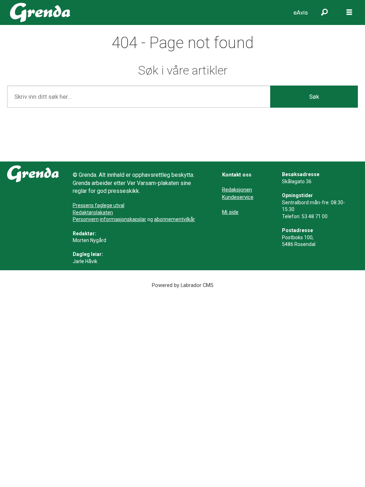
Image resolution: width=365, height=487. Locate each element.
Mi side (230, 212)
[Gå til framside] (40, 12)
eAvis (300, 12)
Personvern (86, 219)
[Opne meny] (349, 12)
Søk (314, 96)
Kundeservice (237, 197)
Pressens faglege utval (98, 205)
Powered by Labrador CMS (183, 285)
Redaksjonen (237, 189)
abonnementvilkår (174, 219)
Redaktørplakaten (93, 212)
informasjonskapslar (123, 219)
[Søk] (324, 12)
